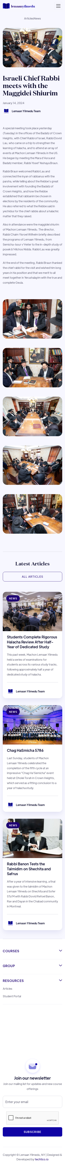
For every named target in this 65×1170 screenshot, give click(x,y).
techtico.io (42, 1159)
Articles (29, 18)
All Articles (32, 576)
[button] (58, 6)
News (37, 18)
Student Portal (12, 996)
